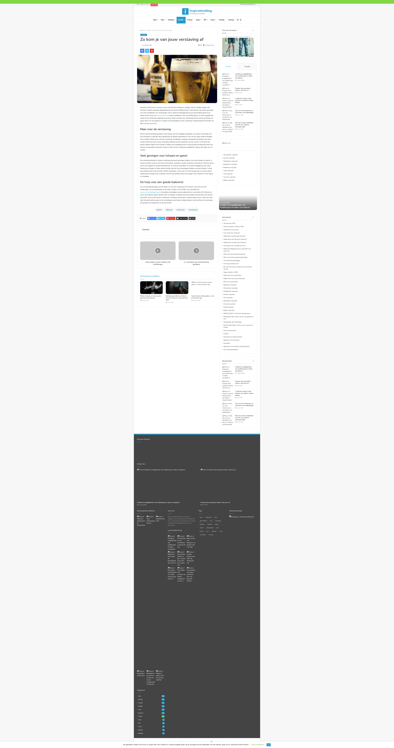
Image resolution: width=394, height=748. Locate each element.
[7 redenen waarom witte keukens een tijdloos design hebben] (228, 102)
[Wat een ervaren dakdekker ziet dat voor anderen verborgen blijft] (228, 127)
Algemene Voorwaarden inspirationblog (236, 346)
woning (211, 534)
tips (217, 527)
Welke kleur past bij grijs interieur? (234, 236)
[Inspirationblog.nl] (197, 11)
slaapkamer (210, 527)
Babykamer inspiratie (230, 164)
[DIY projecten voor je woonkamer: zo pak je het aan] (181, 541)
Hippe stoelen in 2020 (230, 272)
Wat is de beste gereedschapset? (234, 254)
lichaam (169, 210)
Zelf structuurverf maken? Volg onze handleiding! (238, 36)
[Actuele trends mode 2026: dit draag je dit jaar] (191, 557)
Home (143, 30)
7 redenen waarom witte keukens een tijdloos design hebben (244, 100)
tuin (207, 531)
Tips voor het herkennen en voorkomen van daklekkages (244, 112)
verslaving (193, 210)
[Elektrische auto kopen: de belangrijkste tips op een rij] (172, 557)
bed (215, 517)
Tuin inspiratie (228, 174)
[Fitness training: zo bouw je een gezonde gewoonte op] (151, 287)
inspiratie (218, 520)
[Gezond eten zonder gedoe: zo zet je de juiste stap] (202, 287)
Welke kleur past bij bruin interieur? (234, 242)
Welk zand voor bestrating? (232, 275)
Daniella (145, 229)
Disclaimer (226, 343)
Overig (231, 20)
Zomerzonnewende (229, 330)
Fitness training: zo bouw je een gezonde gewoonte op (150, 297)
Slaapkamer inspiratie (230, 161)
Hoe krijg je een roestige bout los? (234, 245)
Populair (247, 66)
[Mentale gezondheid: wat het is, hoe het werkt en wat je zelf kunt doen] (177, 287)
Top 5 (212, 20)
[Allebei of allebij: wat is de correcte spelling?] (160, 675)
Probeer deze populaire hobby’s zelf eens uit (242, 89)
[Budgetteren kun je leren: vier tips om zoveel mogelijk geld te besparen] (151, 677)
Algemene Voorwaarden (231, 340)
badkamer (208, 517)
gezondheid (203, 520)
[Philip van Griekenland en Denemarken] (141, 521)
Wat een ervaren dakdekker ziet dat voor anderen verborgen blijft (244, 125)
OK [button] (268, 744)
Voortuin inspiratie (229, 177)
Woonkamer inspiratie (230, 155)
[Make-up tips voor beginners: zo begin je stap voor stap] (191, 541)
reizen (201, 527)
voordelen (203, 534)
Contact (226, 333)
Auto (198, 20)
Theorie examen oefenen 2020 (233, 226)
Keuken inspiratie (229, 158)
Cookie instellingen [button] (257, 745)
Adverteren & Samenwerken (232, 337)
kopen (217, 524)
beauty (140, 730)
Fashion (171, 20)
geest (160, 210)
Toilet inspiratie (228, 170)
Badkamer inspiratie (229, 167)
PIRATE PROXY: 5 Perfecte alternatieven (236, 313)
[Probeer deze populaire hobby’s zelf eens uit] (228, 91)
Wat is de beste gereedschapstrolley (235, 257)
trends (202, 531)
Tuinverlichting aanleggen (231, 260)
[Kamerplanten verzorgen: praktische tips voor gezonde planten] (191, 574)
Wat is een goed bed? (230, 281)
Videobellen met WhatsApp (232, 322)
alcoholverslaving (163, 115)
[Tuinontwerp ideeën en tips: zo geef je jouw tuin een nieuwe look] (181, 558)
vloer (220, 531)
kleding (209, 524)
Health (180, 20)
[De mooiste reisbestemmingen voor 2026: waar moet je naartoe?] (172, 573)
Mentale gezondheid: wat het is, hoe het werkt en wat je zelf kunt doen (177, 298)
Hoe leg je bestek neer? (231, 263)
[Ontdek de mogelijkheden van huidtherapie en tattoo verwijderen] (228, 79)
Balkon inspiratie (228, 180)
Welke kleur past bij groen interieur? (235, 239)
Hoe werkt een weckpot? (231, 233)
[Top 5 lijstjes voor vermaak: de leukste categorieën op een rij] (181, 574)
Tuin (162, 20)
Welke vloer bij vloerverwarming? (234, 278)
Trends (221, 20)
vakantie (214, 531)
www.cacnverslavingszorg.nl (150, 192)
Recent (228, 66)
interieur (202, 524)
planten (140, 733)
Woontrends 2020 (229, 223)
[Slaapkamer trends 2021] (141, 673)
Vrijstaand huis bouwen (231, 230)
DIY (205, 20)
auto (201, 517)
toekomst (181, 210)
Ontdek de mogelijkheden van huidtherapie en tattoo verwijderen (244, 76)
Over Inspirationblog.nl (247, 4)
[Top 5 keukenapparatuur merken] (151, 592)
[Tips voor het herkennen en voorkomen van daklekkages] (228, 115)
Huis (155, 20)
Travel (189, 20)
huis (211, 520)
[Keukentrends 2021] (160, 519)
